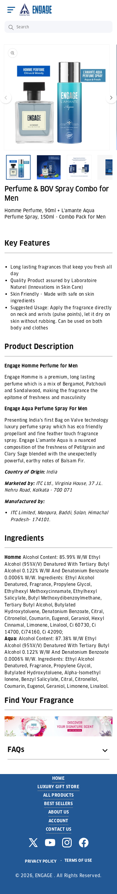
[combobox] (58, 27)
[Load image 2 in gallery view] (49, 167)
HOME (58, 778)
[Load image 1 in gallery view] (18, 167)
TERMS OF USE (78, 860)
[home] (37, 9)
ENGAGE (43, 875)
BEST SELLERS (58, 803)
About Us (58, 812)
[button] (11, 9)
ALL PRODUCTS (58, 795)
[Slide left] (5, 97)
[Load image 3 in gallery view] (79, 167)
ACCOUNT (58, 820)
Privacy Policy (40, 861)
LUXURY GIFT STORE (58, 786)
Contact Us (58, 829)
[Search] (11, 27)
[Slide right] (111, 97)
